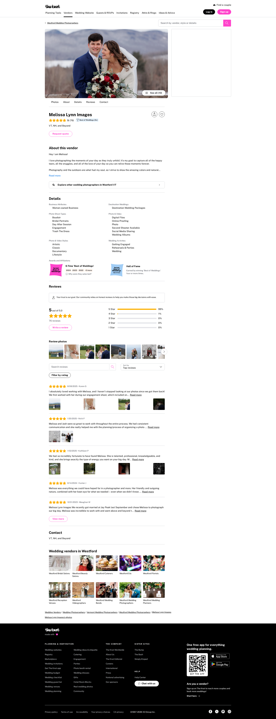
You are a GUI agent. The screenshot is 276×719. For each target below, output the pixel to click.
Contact (104, 102)
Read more (55, 175)
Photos (55, 102)
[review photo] (56, 352)
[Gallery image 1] (106, 63)
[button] (78, 274)
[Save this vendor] (162, 114)
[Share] (154, 114)
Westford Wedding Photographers (62, 23)
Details (78, 102)
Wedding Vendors (53, 612)
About (66, 102)
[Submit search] (227, 23)
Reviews (90, 102)
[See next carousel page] (164, 352)
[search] (112, 366)
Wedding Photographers (74, 612)
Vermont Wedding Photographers (102, 612)
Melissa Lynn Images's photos (58, 617)
